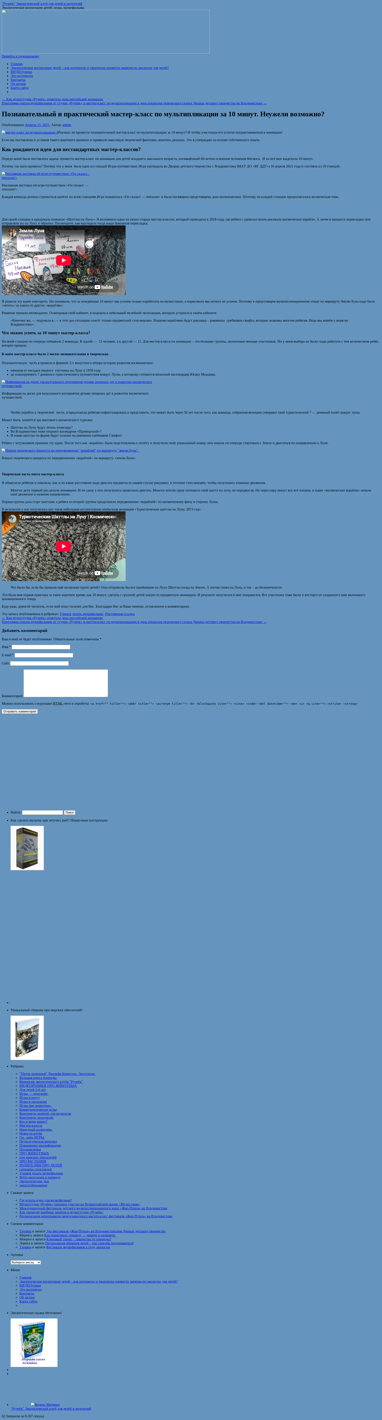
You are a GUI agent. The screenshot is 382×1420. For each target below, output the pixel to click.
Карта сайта (20, 88)
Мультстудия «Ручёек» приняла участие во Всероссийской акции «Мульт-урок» (79, 1204)
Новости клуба (30, 1133)
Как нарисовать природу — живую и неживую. (80, 1235)
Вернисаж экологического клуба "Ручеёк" (51, 1082)
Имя (6, 647)
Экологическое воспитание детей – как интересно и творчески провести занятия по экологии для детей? (90, 68)
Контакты (18, 80)
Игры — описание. (33, 1094)
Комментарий (12, 696)
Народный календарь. (35, 1129)
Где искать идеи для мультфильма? (45, 1200)
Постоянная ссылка (119, 614)
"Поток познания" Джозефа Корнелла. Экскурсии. (57, 1074)
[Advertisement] (66, 761)
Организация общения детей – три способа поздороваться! (89, 1243)
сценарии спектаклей (35, 1169)
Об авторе (18, 84)
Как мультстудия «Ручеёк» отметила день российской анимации (52, 99)
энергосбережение (33, 1185)
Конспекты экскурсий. (36, 1117)
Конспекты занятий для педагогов (45, 1113)
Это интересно (22, 76)
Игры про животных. (35, 1105)
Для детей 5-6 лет (32, 1090)
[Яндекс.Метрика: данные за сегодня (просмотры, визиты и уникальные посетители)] (45, 1405)
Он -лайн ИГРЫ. (32, 1137)
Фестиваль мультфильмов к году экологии (78, 1247)
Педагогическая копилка (38, 1141)
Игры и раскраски (33, 1101)
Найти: (16, 812)
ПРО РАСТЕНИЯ (32, 1161)
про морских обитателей (38, 1157)
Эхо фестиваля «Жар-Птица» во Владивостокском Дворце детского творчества (106, 1231)
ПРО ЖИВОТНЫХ (34, 1153)
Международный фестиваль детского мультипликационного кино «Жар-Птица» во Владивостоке (93, 1208)
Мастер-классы (30, 1125)
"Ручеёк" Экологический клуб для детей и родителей (42, 4)
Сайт (5, 663)
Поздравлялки (30, 1149)
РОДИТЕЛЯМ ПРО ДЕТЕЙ (40, 1165)
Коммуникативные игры (38, 1109)
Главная (17, 64)
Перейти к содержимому (20, 56)
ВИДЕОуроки (21, 72)
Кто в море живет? (33, 1121)
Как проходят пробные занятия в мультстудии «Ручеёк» (61, 1212)
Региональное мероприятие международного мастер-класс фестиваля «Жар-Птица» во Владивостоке (95, 1216)
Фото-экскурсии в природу (40, 1177)
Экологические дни (34, 1181)
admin (67, 125)
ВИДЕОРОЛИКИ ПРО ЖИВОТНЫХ (48, 1086)
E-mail (8, 655)
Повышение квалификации (40, 1145)
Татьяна (25, 1231)
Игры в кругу (29, 1098)
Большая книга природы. (38, 1078)
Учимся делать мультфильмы (81, 614)
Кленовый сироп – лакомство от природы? (78, 1239)
